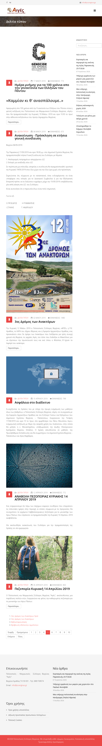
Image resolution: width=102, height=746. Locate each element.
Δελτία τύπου (22, 81)
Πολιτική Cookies (15, 720)
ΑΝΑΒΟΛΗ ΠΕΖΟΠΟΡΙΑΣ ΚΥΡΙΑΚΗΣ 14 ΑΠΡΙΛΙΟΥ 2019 (41, 497)
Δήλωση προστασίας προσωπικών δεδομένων (27, 715)
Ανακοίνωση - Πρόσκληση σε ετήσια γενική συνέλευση (41, 136)
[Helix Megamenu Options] (95, 10)
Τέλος (20, 636)
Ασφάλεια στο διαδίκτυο (32, 402)
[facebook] (6, 2)
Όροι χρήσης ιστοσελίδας (18, 710)
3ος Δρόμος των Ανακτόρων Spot (24, 616)
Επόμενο (11, 636)
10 (69, 632)
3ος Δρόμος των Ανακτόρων (35, 321)
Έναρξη (11, 632)
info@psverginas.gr (89, 2)
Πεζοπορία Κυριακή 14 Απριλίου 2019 (42, 589)
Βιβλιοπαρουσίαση (19, 622)
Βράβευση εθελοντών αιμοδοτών (24, 625)
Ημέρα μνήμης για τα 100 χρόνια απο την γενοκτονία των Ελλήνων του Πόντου (42, 88)
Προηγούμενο (22, 632)
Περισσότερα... (14, 122)
